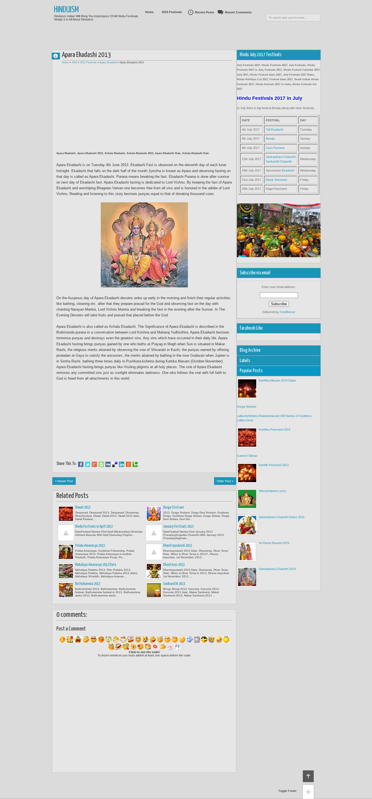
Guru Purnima (275, 147)
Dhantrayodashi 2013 (177, 546)
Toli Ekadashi (274, 129)
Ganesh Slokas (247, 455)
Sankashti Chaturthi (279, 161)
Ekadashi (288, 170)
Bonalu (270, 138)
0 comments (58, 54)
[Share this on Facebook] (80, 464)
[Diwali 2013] (66, 514)
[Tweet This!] (87, 464)
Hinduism (66, 10)
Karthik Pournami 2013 (274, 465)
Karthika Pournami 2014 (274, 429)
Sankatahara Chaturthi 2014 (277, 568)
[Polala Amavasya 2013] (66, 552)
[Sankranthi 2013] (154, 590)
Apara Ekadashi (108, 62)
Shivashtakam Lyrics (272, 490)
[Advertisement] (186, 42)
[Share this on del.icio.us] (114, 464)
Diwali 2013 (82, 507)
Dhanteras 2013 (174, 565)
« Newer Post (64, 481)
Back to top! (308, 776)
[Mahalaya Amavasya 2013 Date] (66, 571)
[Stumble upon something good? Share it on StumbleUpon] (101, 464)
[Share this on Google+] (94, 464)
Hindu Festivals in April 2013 (94, 526)
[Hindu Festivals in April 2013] (66, 533)
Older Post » (225, 481)
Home (149, 12)
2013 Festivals (88, 62)
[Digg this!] (108, 464)
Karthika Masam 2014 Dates (277, 380)
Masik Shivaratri (276, 179)
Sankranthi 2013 (174, 584)
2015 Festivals (172, 12)
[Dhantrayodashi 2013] (154, 552)
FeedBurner (287, 312)
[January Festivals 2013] (154, 533)
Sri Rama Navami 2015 (274, 543)
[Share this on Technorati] (135, 464)
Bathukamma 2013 (87, 584)
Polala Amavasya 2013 (90, 546)
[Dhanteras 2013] (154, 571)
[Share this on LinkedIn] (121, 464)
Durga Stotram (173, 507)
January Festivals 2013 (178, 526)
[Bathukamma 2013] (66, 590)
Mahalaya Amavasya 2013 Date (95, 565)
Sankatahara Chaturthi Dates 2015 (281, 517)
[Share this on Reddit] (128, 464)
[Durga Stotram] (154, 514)
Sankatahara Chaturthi (280, 156)
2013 (74, 62)
